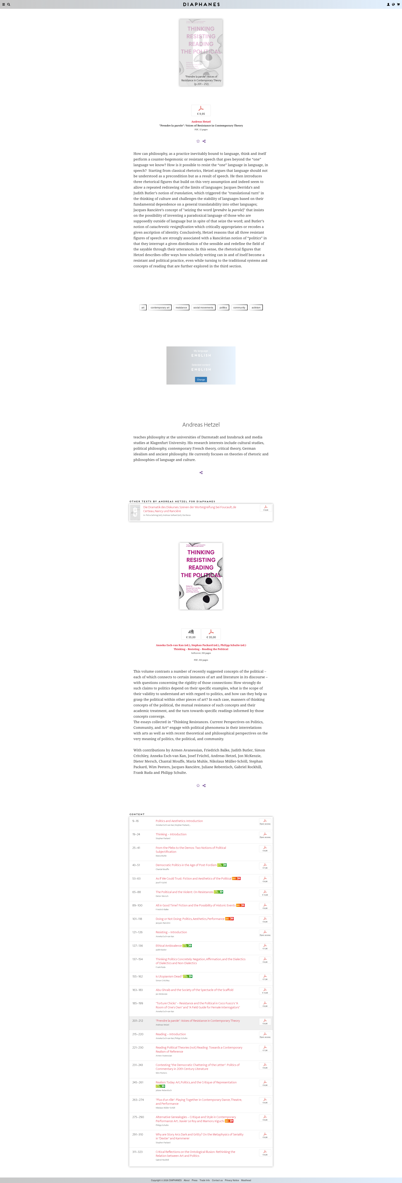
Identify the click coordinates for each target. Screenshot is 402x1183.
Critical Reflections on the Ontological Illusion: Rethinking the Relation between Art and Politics (195, 1154)
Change (201, 379)
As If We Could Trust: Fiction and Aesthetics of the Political (193, 878)
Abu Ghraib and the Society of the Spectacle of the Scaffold (194, 990)
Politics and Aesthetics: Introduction (179, 821)
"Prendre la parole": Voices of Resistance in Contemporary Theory (198, 1020)
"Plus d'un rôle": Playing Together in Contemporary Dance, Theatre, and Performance (199, 1101)
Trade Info (205, 1180)
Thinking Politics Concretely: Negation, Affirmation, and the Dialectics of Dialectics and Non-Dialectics (200, 961)
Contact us (217, 1180)
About (187, 1180)
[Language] (393, 4)
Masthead (246, 1180)
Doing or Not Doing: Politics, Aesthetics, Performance (190, 919)
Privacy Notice (232, 1180)
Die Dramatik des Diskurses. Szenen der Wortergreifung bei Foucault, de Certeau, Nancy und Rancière (189, 509)
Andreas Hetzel (201, 121)
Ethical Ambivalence (169, 945)
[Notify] (198, 141)
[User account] (388, 4)
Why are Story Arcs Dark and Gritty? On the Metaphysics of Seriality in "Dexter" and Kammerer (199, 1136)
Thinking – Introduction (171, 834)
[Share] (204, 141)
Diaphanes (201, 4)
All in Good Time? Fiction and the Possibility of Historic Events (196, 905)
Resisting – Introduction (171, 932)
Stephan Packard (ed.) (205, 645)
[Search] (8, 4)
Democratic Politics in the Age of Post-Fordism (186, 865)
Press (194, 1180)
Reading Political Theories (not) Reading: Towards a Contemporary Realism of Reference (199, 1049)
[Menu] (3, 4)
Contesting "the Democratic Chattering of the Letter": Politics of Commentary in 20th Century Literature (198, 1067)
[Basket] (398, 4)
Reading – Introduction (171, 1034)
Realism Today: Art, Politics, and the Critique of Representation (196, 1082)
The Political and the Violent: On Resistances (184, 892)
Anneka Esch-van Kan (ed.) (173, 645)
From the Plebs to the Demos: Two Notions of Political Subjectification (191, 849)
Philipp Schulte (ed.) (233, 645)
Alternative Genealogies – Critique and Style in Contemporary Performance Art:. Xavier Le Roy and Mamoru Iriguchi (196, 1119)
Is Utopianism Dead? (169, 976)
